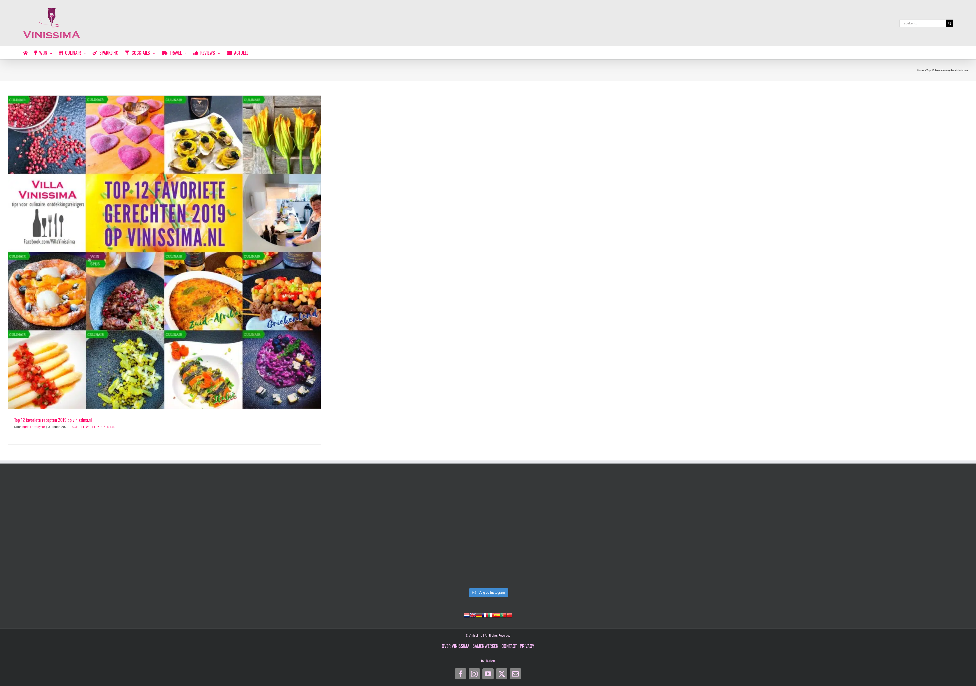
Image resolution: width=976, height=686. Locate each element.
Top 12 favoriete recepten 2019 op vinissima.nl (53, 419)
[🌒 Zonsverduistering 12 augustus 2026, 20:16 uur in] (873, 531)
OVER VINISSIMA (455, 646)
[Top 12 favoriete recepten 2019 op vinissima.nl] (164, 252)
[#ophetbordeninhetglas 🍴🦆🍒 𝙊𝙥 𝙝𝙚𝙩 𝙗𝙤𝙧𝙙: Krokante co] (488, 531)
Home (920, 70)
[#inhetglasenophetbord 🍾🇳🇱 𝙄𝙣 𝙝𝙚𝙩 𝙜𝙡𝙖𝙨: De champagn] (681, 531)
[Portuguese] (503, 615)
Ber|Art (490, 661)
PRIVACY (527, 646)
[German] (479, 615)
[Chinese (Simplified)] (509, 615)
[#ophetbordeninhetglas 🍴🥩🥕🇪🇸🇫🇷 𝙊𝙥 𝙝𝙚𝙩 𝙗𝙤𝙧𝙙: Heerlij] (295, 531)
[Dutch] (467, 615)
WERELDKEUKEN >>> (100, 427)
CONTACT (509, 646)
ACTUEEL (78, 427)
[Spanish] (497, 615)
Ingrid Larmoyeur (33, 427)
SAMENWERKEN (485, 646)
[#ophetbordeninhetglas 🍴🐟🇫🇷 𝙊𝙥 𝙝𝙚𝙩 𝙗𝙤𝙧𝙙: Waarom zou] (103, 531)
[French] (485, 615)
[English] (473, 615)
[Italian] (491, 615)
